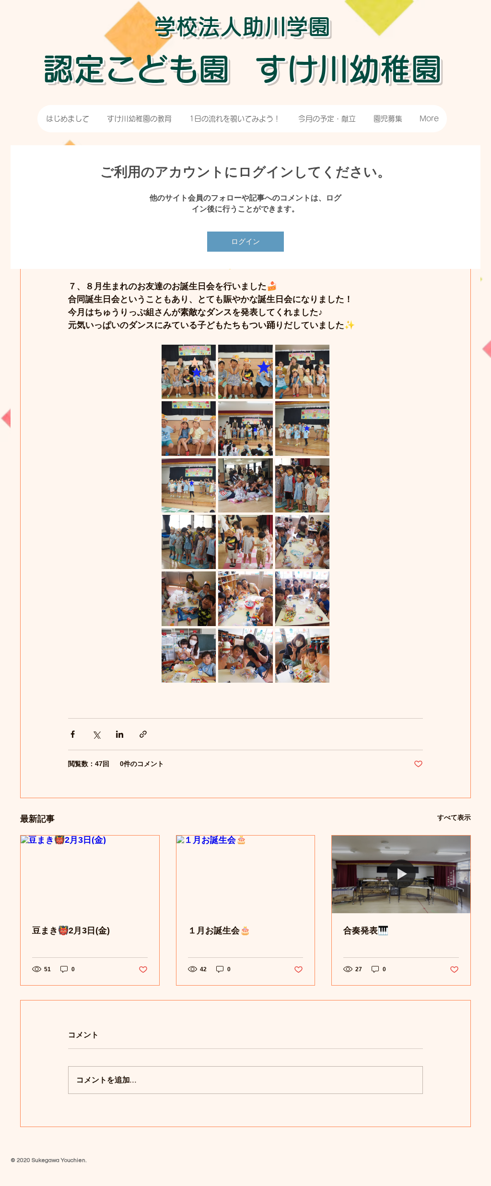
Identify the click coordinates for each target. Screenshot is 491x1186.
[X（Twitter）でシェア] (96, 734)
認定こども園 (136, 68)
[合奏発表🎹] (401, 874)
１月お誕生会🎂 (219, 930)
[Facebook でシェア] (72, 734)
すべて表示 (454, 817)
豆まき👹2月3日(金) (71, 930)
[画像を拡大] (189, 372)
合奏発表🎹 (365, 930)
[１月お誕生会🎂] (245, 874)
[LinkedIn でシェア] (119, 734)
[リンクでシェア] (143, 734)
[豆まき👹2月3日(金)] (90, 874)
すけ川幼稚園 (348, 68)
